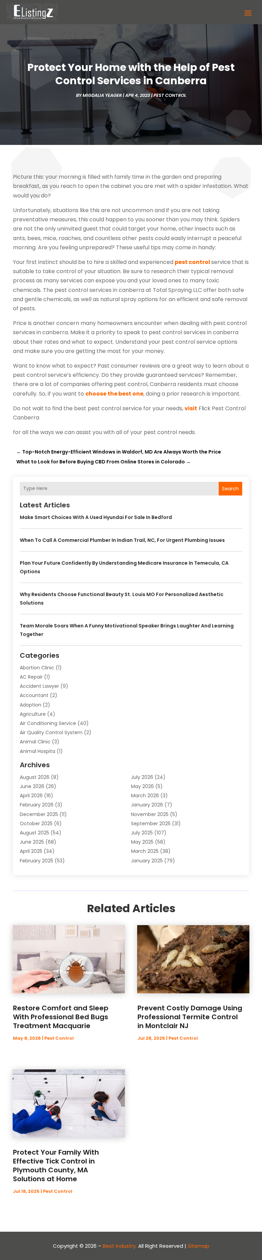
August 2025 (34, 832)
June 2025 (32, 842)
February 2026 (37, 804)
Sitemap (198, 1245)
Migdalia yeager (102, 95)
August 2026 (34, 777)
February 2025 (36, 860)
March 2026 (145, 795)
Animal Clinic (35, 741)
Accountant (34, 695)
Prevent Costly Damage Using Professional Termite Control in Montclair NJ (189, 1017)
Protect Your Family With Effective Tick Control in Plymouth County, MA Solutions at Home (56, 1165)
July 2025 (142, 832)
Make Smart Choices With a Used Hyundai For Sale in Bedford (96, 517)
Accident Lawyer (39, 686)
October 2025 (36, 823)
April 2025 (31, 851)
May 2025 (142, 842)
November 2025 (150, 814)
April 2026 (31, 795)
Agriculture (33, 714)
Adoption (30, 704)
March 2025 (145, 851)
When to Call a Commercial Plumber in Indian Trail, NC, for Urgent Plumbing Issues (122, 540)
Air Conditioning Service (48, 723)
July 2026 (142, 777)
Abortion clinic (37, 667)
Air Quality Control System (51, 732)
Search (230, 488)
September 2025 (151, 823)
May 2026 (142, 786)
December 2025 (39, 814)
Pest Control (170, 95)
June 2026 (32, 786)
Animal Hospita (37, 751)
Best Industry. (120, 1245)
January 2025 (147, 860)
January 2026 (147, 804)
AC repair (31, 676)
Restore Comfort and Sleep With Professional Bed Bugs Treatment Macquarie (60, 1017)
